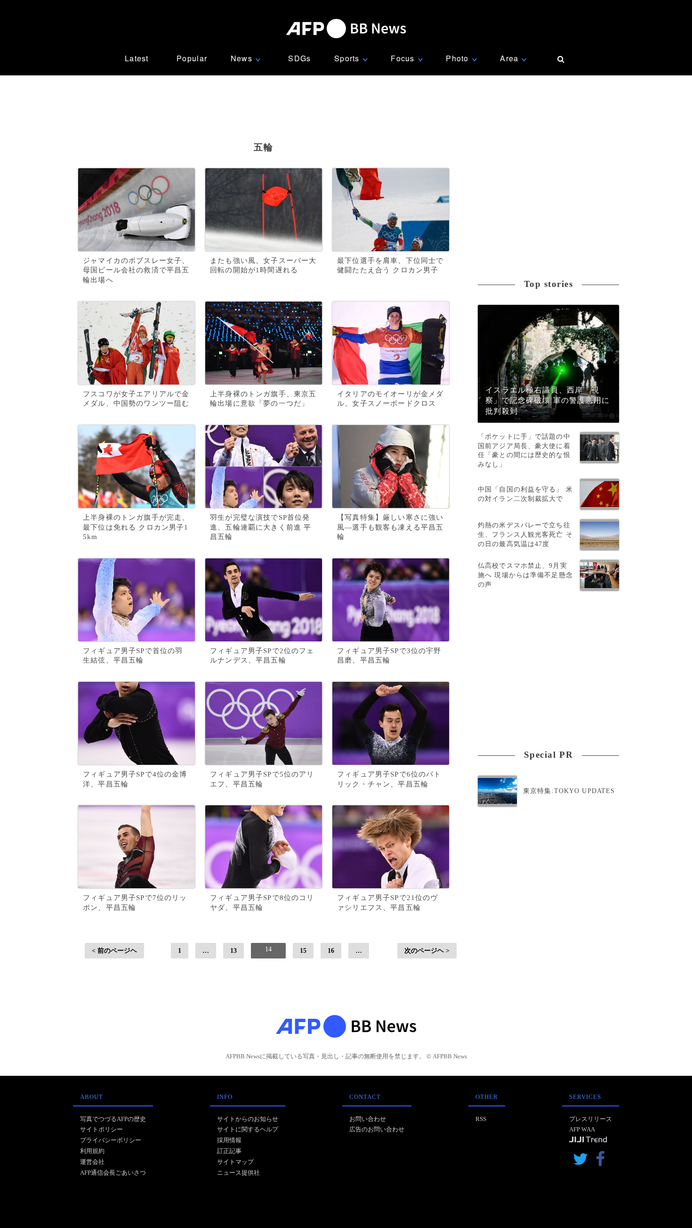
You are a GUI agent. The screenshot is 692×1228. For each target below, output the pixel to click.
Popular (192, 58)
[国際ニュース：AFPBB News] (346, 28)
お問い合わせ (367, 1118)
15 (303, 950)
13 (233, 950)
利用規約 (92, 1150)
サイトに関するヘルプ (247, 1129)
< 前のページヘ (114, 950)
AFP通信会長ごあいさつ (113, 1172)
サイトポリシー (101, 1129)
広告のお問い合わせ (376, 1129)
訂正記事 (229, 1150)
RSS (480, 1118)
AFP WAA (582, 1129)
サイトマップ (235, 1161)
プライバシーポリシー (110, 1140)
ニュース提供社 (238, 1172)
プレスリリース (590, 1118)
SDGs (299, 58)
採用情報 (229, 1140)
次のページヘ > (427, 950)
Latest (137, 58)
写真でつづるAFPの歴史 (113, 1118)
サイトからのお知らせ (247, 1118)
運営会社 (92, 1161)
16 (331, 950)
